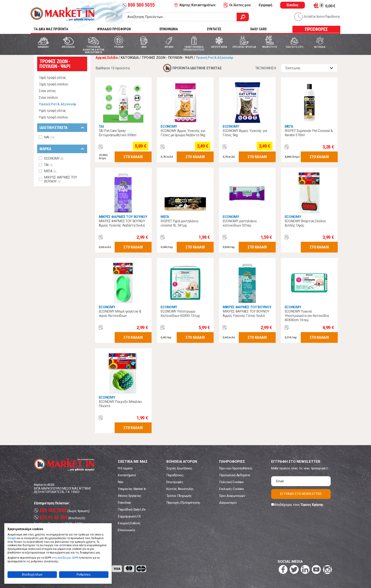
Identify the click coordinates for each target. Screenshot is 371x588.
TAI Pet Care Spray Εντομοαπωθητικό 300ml (117, 133)
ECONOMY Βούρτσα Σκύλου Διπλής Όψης (305, 223)
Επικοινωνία (126, 530)
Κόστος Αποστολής (180, 489)
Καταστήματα (127, 475)
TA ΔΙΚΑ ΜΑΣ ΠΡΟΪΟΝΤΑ (51, 29)
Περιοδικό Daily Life (132, 509)
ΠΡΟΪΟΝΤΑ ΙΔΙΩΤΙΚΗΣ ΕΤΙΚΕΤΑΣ (197, 68)
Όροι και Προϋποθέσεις (235, 468)
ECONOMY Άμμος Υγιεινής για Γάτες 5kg (245, 133)
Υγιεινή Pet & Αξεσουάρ (57, 104)
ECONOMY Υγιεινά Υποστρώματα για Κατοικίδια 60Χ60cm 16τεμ (307, 315)
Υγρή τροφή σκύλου (53, 117)
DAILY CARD (258, 29)
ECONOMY (169, 126)
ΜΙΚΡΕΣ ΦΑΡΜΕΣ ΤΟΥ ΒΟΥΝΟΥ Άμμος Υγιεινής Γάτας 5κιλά (246, 313)
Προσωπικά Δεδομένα (234, 475)
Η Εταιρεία (125, 468)
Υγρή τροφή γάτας (52, 111)
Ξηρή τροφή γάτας (52, 78)
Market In (62, 14)
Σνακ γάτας (47, 91)
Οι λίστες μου (240, 5)
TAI (101, 126)
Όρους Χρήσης (312, 505)
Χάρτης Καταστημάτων (197, 5)
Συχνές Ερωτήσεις (179, 468)
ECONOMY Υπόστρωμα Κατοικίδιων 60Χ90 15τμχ (180, 313)
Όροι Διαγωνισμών (232, 496)
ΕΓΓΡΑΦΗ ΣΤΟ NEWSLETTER (300, 494)
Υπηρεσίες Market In (132, 489)
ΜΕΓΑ (289, 126)
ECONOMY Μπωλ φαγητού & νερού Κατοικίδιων (120, 313)
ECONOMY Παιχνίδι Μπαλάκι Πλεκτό (120, 404)
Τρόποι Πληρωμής (179, 496)
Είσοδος (292, 5)
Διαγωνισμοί (228, 503)
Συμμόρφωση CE (129, 516)
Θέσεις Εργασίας (129, 496)
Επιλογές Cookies (231, 489)
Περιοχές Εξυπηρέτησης (183, 503)
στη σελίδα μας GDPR (65, 557)
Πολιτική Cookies (231, 482)
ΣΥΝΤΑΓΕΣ (214, 29)
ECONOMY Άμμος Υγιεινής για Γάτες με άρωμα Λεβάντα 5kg (183, 133)
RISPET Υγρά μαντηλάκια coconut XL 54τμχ (179, 223)
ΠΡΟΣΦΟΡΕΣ (316, 29)
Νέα (120, 482)
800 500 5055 (139, 5)
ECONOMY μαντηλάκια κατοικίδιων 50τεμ (239, 223)
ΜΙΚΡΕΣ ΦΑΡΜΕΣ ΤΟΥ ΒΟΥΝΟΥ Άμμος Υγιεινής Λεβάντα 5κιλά (122, 223)
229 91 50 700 (51, 517)
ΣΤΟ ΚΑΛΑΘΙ (133, 156)
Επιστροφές (174, 482)
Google (12, 538)
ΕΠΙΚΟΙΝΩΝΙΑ (169, 29)
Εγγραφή (265, 5)
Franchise (124, 503)
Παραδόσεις (175, 475)
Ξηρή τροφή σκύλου (53, 84)
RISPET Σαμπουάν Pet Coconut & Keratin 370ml (309, 133)
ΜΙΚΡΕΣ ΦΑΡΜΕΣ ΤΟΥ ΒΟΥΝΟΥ (123, 217)
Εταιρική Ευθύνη (129, 523)
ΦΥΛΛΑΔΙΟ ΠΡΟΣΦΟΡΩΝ (114, 29)
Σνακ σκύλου (48, 97)
